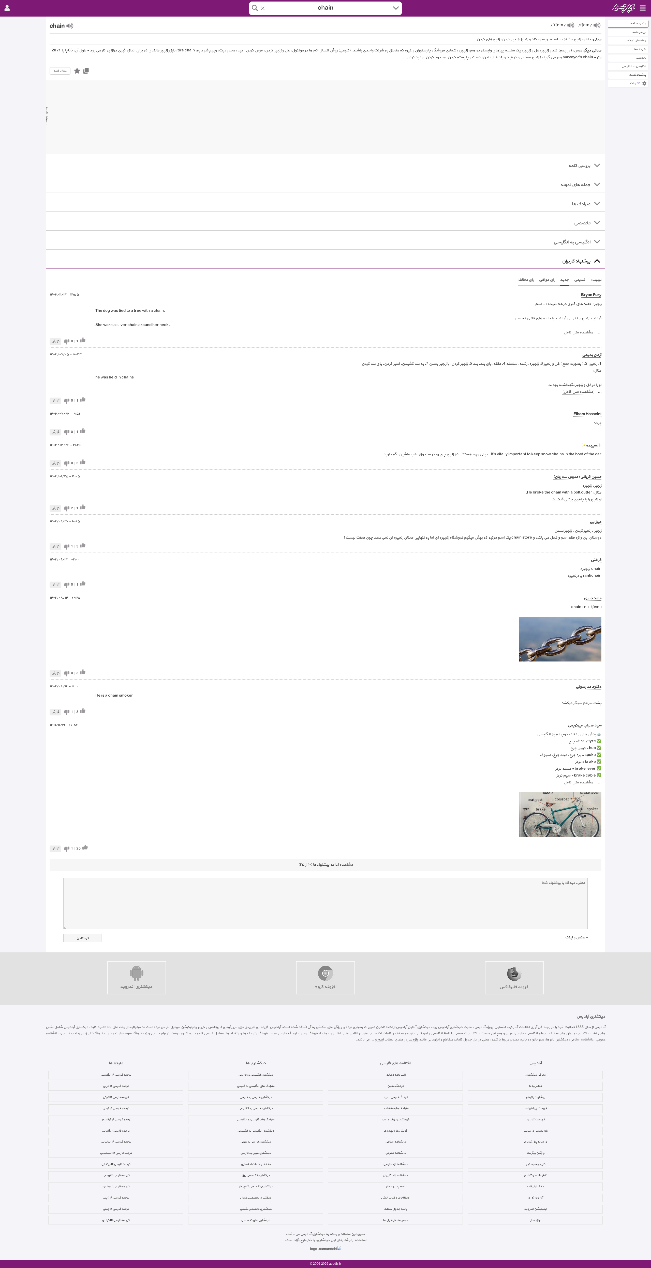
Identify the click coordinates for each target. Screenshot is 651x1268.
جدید (564, 280)
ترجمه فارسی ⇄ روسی (115, 1175)
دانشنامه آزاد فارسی (395, 1164)
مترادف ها (640, 49)
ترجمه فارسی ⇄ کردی (115, 1108)
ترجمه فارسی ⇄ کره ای (115, 1220)
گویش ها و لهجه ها (395, 1131)
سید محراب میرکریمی (584, 725)
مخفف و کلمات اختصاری (256, 1164)
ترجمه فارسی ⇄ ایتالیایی (116, 1141)
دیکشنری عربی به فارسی (255, 1153)
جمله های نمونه (636, 40)
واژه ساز (412, 1039)
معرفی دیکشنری (535, 1075)
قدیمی (579, 280)
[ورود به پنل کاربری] (7, 8)
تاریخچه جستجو (535, 1164)
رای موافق (547, 280)
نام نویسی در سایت (535, 1131)
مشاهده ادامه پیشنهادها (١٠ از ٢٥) (325, 865)
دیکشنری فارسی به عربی (255, 1141)
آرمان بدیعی (591, 355)
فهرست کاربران (535, 1119)
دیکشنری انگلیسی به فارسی (255, 1075)
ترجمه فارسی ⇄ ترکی (116, 1097)
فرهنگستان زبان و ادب (395, 1119)
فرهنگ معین (395, 1086)
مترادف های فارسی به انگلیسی (255, 1119)
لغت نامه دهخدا (396, 1075)
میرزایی (595, 522)
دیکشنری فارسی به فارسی (256, 1097)
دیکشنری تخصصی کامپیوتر (256, 1186)
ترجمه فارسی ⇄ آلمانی (115, 1131)
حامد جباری (592, 598)
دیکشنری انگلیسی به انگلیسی (255, 1131)
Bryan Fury (591, 295)
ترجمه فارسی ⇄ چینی (116, 1209)
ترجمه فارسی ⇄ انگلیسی (116, 1075)
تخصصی (641, 58)
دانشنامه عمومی (395, 1153)
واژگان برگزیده (535, 1153)
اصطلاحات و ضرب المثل (395, 1197)
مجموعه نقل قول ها (395, 1220)
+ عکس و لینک (576, 937)
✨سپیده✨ (591, 445)
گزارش (55, 341)
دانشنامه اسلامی (395, 1141)
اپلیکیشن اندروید (535, 1209)
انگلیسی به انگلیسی (634, 66)
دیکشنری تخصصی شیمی (256, 1209)
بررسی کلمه (639, 32)
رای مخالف (526, 280)
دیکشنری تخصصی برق (255, 1175)
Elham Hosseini (587, 414)
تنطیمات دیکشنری (535, 1175)
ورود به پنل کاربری (535, 1141)
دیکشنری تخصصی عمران (255, 1197)
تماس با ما (535, 1086)
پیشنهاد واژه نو (535, 1097)
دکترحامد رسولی (588, 687)
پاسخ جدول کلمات (395, 1209)
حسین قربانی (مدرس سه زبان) (577, 477)
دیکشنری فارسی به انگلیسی (255, 1108)
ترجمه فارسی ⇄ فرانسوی (115, 1119)
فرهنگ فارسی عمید (395, 1097)
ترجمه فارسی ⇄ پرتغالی (115, 1164)
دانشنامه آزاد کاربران (395, 1175)
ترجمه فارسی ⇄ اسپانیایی (116, 1153)
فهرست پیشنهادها (535, 1108)
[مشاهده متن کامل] (578, 332)
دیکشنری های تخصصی (255, 1220)
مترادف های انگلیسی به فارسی (255, 1086)
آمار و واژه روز (535, 1197)
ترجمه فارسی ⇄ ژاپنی (116, 1197)
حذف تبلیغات (535, 1186)
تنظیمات (635, 83)
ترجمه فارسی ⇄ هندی (115, 1186)
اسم (380, 1039)
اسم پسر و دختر (395, 1186)
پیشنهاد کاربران (637, 75)
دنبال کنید (60, 70)
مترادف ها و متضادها (395, 1108)
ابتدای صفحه (638, 23)
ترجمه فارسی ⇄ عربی (116, 1086)
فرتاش (596, 560)
